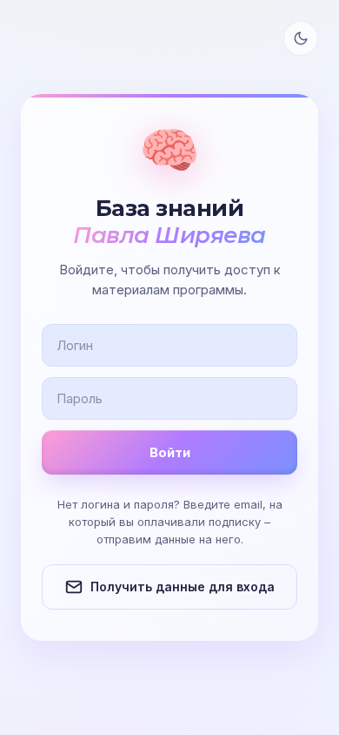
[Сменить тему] (300, 38)
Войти (170, 452)
